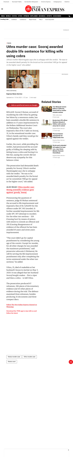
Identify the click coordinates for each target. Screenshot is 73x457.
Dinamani (6, 2)
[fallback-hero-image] (46, 109)
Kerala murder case (14, 357)
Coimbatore (23, 19)
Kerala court (11, 361)
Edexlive (67, 2)
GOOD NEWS (57, 16)
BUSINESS (42, 16)
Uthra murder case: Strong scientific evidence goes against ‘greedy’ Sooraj (20, 189)
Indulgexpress (58, 2)
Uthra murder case (29, 357)
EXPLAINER (34, 16)
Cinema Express (46, 2)
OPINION (26, 16)
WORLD (8, 16)
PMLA (40, 19)
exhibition (14, 19)
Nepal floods (32, 19)
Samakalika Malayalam (31, 2)
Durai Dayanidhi (49, 19)
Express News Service (14, 94)
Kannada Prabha (17, 2)
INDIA (3, 16)
